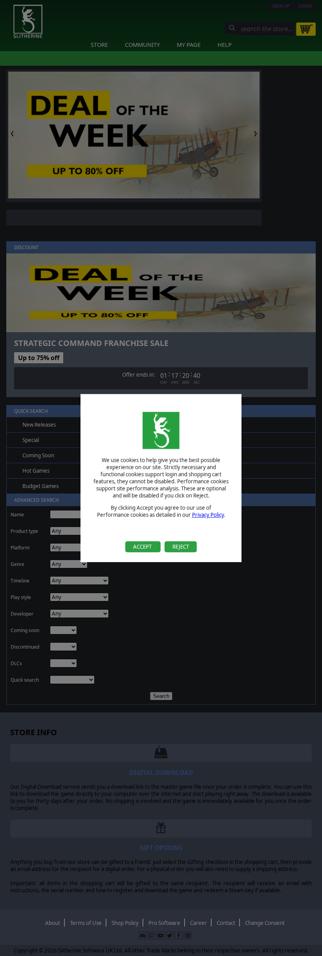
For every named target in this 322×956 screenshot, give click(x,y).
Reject (180, 546)
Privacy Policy (208, 515)
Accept (143, 546)
